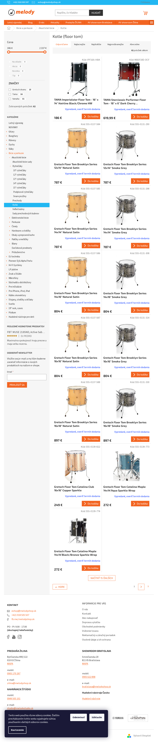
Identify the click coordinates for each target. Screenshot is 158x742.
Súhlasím (97, 717)
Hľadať (95, 12)
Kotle (15, 205)
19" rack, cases (16, 308)
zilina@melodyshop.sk (19, 683)
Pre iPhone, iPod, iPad (19, 291)
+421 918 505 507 (20, 615)
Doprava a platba (91, 622)
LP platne (13, 269)
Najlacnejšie (79, 44)
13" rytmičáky (19, 179)
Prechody (17, 200)
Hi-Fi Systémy (15, 265)
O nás (85, 609)
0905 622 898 (88, 677)
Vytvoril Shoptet (142, 735)
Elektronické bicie (20, 217)
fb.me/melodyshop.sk (22, 619)
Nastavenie (17, 730)
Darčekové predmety (22, 248)
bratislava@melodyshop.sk (96, 686)
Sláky (11, 149)
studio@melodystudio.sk (20, 708)
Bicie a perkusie (16, 153)
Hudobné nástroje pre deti (21, 317)
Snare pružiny (19, 196)
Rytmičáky (17, 166)
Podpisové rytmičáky (23, 192)
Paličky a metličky (20, 239)
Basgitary (13, 136)
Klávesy (12, 140)
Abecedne (134, 44)
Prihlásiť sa (17, 384)
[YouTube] (14, 637)
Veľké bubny (18, 209)
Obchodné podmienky (93, 626)
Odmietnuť (79, 717)
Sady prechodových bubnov (25, 213)
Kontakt (86, 613)
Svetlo (12, 304)
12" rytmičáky (19, 174)
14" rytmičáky (19, 183)
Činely (15, 226)
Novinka (17, 71)
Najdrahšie (96, 44)
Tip (15, 75)
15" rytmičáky (19, 187)
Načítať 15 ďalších (102, 577)
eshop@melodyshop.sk (23, 611)
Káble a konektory (17, 295)
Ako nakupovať (90, 618)
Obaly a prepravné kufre (23, 235)
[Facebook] (9, 637)
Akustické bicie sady (22, 162)
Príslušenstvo (18, 252)
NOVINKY (13, 127)
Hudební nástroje (91, 698)
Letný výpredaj (16, 123)
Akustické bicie (19, 157)
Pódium (12, 312)
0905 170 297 (13, 673)
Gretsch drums (21, 89)
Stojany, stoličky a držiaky (21, 299)
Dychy (12, 144)
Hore (61, 586)
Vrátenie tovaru (90, 631)
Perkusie (16, 222)
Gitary (11, 131)
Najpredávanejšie (116, 44)
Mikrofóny (13, 278)
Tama (17, 94)
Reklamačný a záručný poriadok (98, 635)
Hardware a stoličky (21, 230)
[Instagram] (20, 637)
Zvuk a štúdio (15, 273)
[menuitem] (14, 22)
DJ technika (14, 256)
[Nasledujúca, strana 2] (141, 587)
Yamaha (18, 98)
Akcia (16, 66)
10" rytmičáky (19, 170)
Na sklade (18, 61)
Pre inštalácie (15, 286)
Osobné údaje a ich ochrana (96, 639)
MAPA (10, 663)
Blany (14, 243)
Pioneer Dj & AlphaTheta (20, 261)
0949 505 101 (13, 698)
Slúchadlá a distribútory (20, 282)
